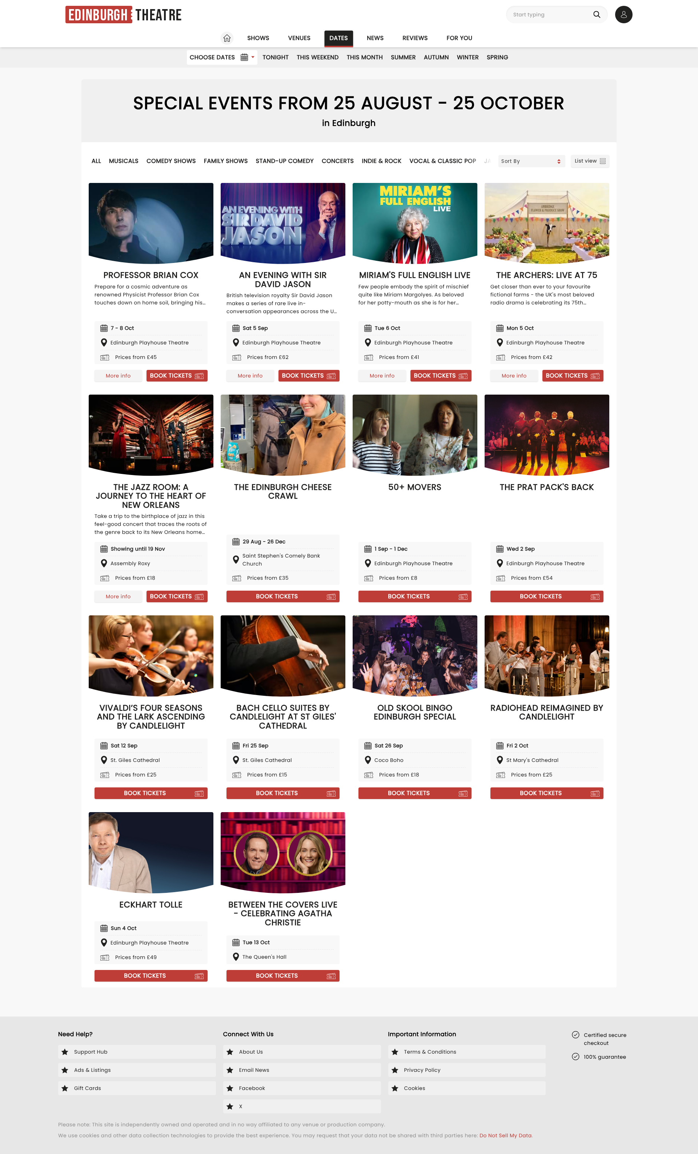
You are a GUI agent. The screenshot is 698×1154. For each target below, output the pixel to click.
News (375, 38)
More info (118, 375)
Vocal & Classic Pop (443, 161)
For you (460, 38)
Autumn (436, 57)
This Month (365, 57)
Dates (338, 38)
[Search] (598, 15)
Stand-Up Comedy (285, 161)
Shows (258, 38)
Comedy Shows (171, 161)
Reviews (415, 38)
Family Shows (226, 161)
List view (586, 160)
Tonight (275, 57)
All (96, 161)
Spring (497, 57)
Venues (299, 38)
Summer (403, 57)
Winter (468, 57)
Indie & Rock (381, 161)
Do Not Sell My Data (505, 1135)
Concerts (338, 161)
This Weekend (317, 57)
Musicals (124, 161)
